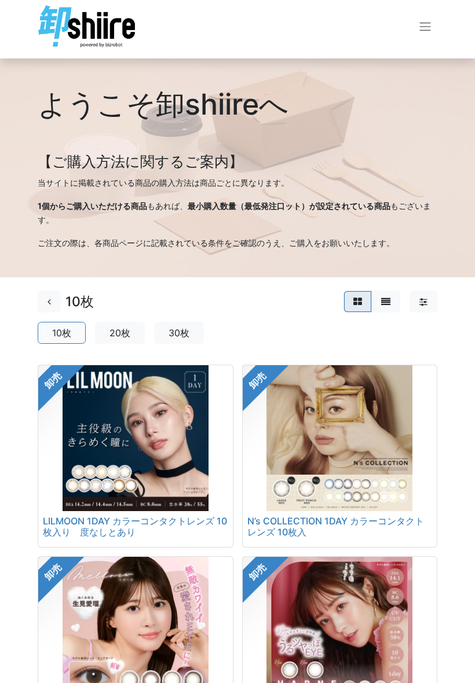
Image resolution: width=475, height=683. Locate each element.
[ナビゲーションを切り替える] (425, 26)
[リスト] (385, 302)
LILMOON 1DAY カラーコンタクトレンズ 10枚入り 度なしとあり (135, 526)
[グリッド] (358, 302)
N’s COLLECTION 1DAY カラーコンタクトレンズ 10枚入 (335, 526)
